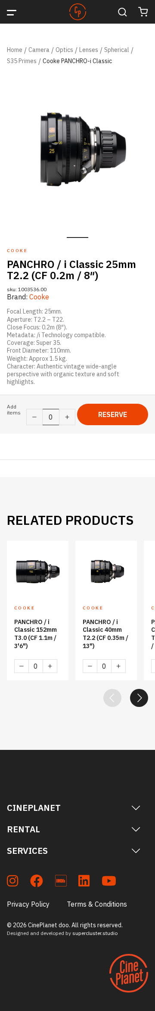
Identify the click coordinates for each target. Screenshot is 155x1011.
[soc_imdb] (60, 882)
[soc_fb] (36, 882)
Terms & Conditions (97, 904)
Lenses (88, 50)
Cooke (39, 296)
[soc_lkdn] (84, 882)
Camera (39, 50)
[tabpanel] (77, 150)
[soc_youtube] (109, 882)
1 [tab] (77, 237)
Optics (64, 50)
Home (14, 50)
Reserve (112, 414)
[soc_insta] (12, 882)
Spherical (116, 50)
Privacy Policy (28, 904)
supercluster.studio (95, 933)
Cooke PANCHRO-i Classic (77, 61)
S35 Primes (22, 61)
